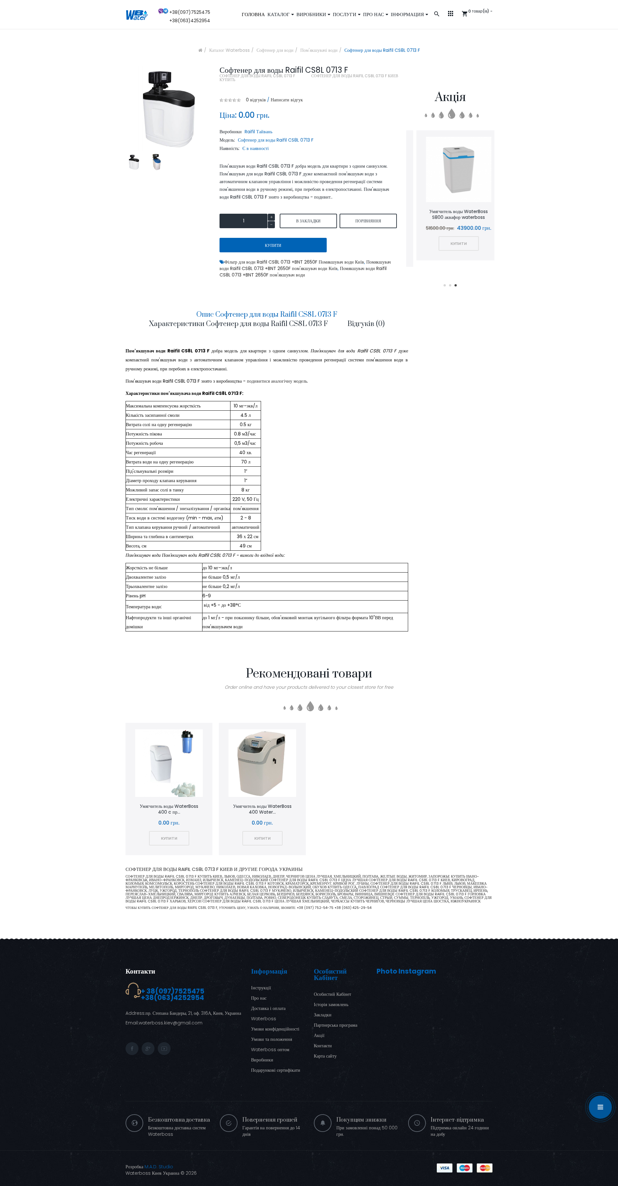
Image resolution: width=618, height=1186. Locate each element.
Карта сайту (325, 1056)
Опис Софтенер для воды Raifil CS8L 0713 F (266, 314)
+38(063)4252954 (189, 20)
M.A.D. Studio (159, 1166)
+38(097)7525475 (189, 12)
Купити (273, 245)
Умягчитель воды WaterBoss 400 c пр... (169, 809)
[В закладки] (433, 170)
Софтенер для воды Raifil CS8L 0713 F (382, 50)
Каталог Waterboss (229, 50)
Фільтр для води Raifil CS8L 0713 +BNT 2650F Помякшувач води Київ (294, 262)
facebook (132, 1048)
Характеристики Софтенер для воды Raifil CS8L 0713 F (238, 324)
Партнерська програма (335, 1025)
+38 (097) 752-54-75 (315, 907)
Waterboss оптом (270, 1049)
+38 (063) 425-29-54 (352, 907)
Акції (319, 1035)
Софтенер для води (275, 50)
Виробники (262, 1060)
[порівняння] (450, 170)
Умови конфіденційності (275, 1029)
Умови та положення (271, 1039)
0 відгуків (256, 100)
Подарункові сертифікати (275, 1070)
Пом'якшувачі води (319, 50)
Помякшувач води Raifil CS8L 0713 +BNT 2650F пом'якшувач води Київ (305, 265)
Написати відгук (287, 100)
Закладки (323, 1015)
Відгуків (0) (366, 324)
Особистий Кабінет (332, 994)
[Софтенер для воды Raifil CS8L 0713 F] (134, 162)
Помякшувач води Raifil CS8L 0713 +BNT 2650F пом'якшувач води (303, 271)
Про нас (259, 998)
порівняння (368, 221)
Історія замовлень (331, 1004)
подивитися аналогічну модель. (277, 381)
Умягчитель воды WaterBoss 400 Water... (262, 809)
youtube (164, 1048)
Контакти (140, 971)
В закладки (308, 221)
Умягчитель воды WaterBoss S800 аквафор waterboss (450, 214)
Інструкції (261, 988)
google (148, 1048)
